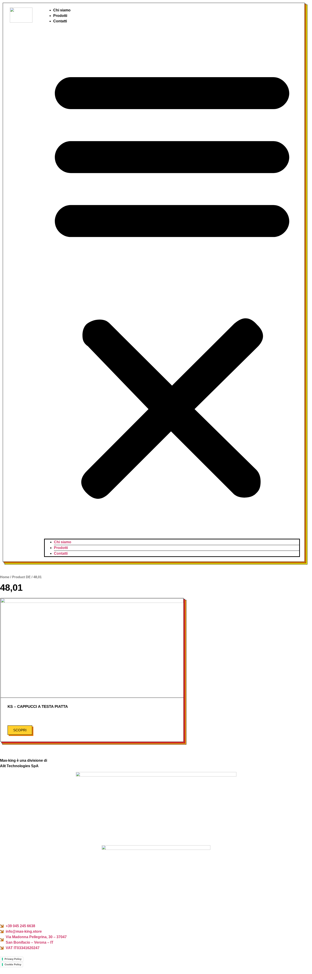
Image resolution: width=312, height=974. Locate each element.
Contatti (60, 21)
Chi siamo (62, 10)
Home (4, 577)
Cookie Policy (13, 964)
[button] (172, 281)
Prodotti (60, 16)
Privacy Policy (13, 959)
